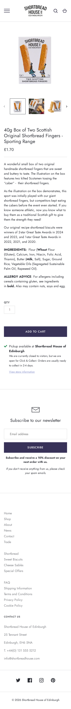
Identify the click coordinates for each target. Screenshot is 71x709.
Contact (9, 536)
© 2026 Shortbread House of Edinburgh (35, 700)
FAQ (7, 582)
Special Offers (13, 571)
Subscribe (35, 447)
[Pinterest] (53, 681)
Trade (7, 542)
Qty (7, 302)
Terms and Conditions (18, 594)
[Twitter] (18, 681)
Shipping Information (18, 588)
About (8, 524)
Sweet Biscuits (13, 559)
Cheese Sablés (13, 565)
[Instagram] (41, 681)
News (7, 530)
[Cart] (64, 11)
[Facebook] (30, 681)
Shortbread (11, 553)
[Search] (55, 11)
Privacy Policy (13, 600)
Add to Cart (35, 332)
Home (8, 513)
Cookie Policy (13, 605)
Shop (7, 519)
